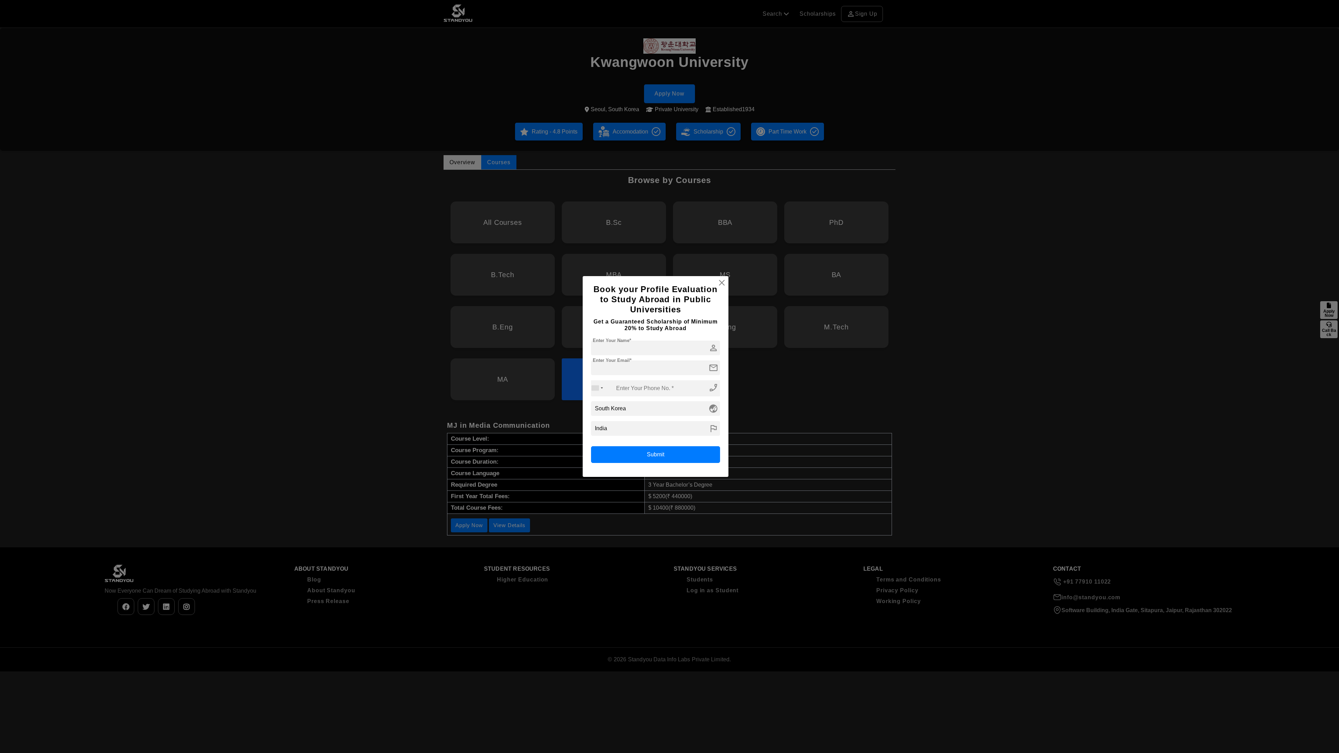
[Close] (721, 282)
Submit (655, 454)
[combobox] (597, 388)
